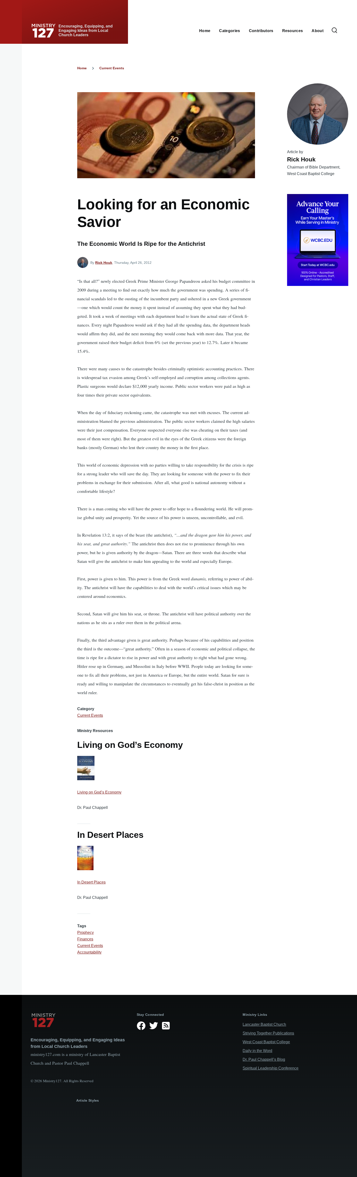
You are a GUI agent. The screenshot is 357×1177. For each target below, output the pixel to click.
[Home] (80, 1020)
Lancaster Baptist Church (264, 1024)
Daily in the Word (257, 1051)
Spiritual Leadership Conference (270, 1068)
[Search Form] (334, 31)
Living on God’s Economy (99, 792)
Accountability (89, 952)
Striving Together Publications (268, 1033)
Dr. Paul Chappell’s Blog (264, 1059)
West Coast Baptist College (266, 1042)
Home (82, 68)
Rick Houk (103, 263)
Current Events (111, 68)
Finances (85, 939)
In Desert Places (91, 882)
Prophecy (85, 932)
